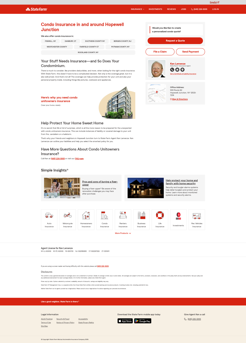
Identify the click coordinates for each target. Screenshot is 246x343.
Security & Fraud (63, 319)
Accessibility (83, 319)
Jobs (183, 9)
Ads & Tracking (46, 319)
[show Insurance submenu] (143, 9)
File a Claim (160, 51)
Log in (215, 9)
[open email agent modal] (177, 70)
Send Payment (190, 51)
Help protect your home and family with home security (182, 182)
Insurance (136, 9)
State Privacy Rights (86, 323)
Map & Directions (180, 99)
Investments (155, 9)
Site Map (44, 326)
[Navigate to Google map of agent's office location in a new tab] (182, 70)
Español (213, 2)
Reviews (171, 9)
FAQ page (79, 159)
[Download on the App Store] (125, 320)
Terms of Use (46, 323)
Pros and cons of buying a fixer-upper (100, 183)
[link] (37, 9)
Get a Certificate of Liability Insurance (183, 74)
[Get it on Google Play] (142, 320)
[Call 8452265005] (172, 70)
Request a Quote (175, 40)
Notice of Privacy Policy (65, 323)
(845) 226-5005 (200, 9)
